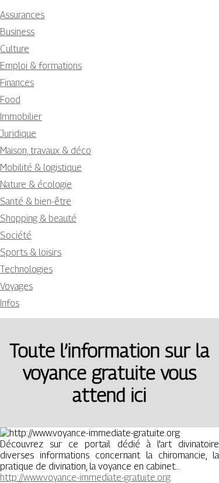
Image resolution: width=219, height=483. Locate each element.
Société (16, 235)
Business (17, 31)
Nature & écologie (36, 184)
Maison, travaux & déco (45, 150)
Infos (9, 303)
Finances (17, 82)
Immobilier (21, 116)
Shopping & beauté (38, 218)
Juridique (18, 133)
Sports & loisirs (30, 252)
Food (10, 99)
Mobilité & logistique (41, 167)
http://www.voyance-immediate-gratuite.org (85, 477)
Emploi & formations (41, 65)
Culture (14, 48)
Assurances (22, 14)
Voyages (16, 286)
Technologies (26, 269)
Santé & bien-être (35, 201)
